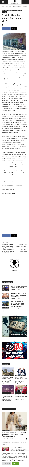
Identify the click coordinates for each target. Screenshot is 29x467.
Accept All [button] (15, 463)
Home (3, 6)
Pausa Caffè (18, 393)
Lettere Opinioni (8, 6)
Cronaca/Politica (5, 290)
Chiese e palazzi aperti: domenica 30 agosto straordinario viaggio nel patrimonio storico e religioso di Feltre (7, 380)
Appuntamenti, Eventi (6, 375)
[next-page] (5, 311)
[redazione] (3, 25)
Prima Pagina (4, 12)
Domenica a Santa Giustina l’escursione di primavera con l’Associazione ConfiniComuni (21, 248)
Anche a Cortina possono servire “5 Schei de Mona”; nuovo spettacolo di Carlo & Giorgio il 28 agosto (21, 380)
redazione (10, 25)
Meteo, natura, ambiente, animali (15, 10)
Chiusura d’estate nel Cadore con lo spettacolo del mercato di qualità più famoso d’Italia (14, 435)
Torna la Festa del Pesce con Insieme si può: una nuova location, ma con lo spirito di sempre (19, 449)
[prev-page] (2, 311)
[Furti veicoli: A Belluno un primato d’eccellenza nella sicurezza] (5, 288)
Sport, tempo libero (6, 430)
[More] (19, 28)
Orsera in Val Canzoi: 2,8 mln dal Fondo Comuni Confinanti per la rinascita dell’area (18, 295)
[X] (14, 275)
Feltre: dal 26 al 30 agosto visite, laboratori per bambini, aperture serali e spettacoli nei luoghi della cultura (7, 397)
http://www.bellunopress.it (14, 272)
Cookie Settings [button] (7, 463)
